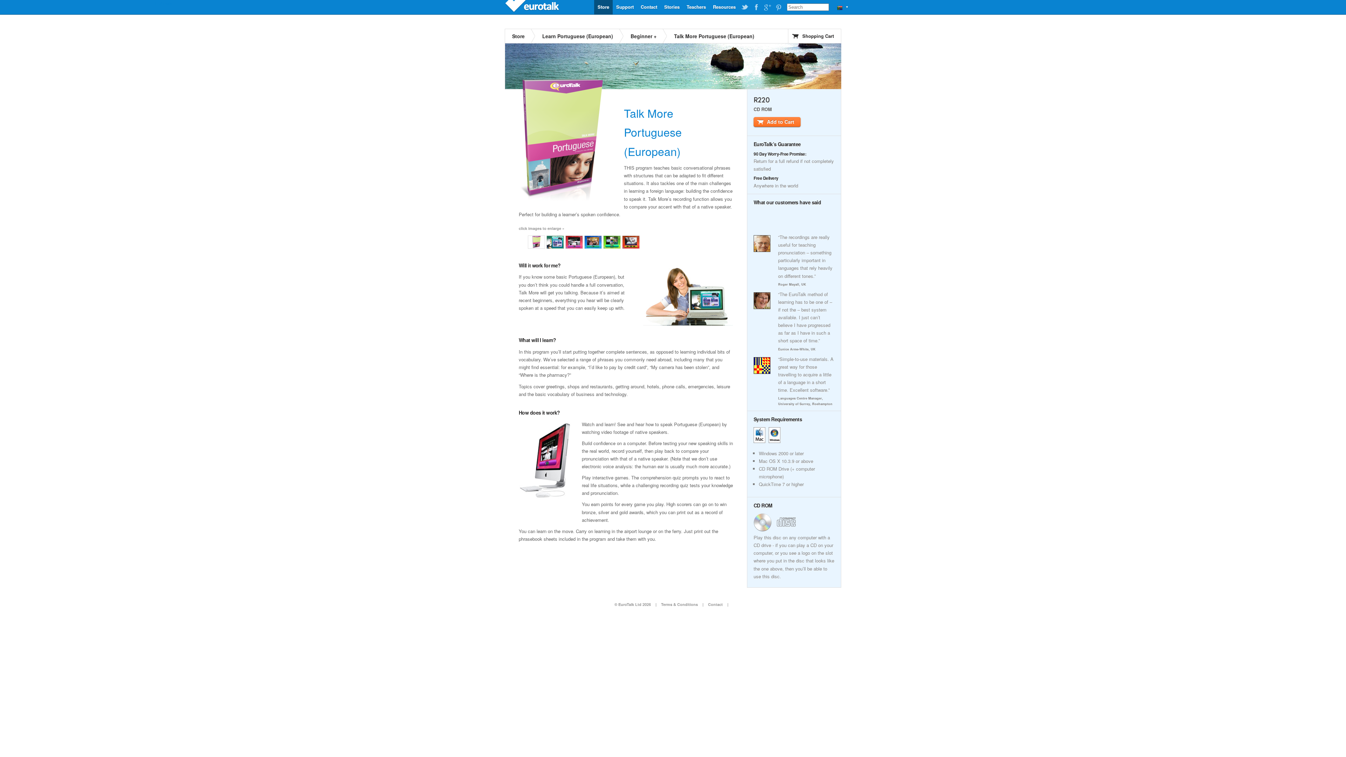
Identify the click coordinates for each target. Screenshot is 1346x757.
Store (603, 7)
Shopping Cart (818, 36)
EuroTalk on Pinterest (778, 7)
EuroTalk (533, 7)
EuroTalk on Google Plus (767, 7)
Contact (649, 7)
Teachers (696, 7)
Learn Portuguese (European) (577, 36)
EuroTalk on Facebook (756, 7)
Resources (724, 7)
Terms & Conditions (679, 604)
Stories (672, 7)
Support (625, 7)
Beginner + (644, 36)
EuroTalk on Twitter (744, 7)
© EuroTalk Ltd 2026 (632, 604)
